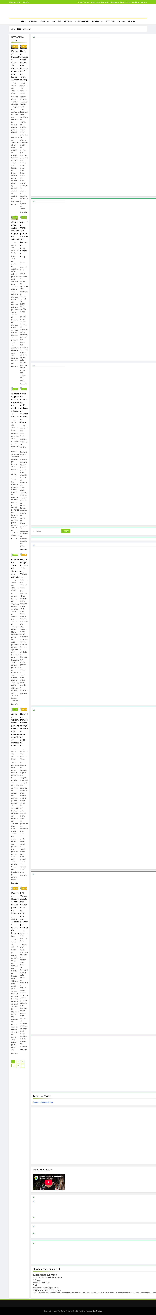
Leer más (14, 204)
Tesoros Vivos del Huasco (86, 2)
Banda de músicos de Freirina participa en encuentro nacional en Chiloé (25, 408)
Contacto (144, 2)
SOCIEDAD (57, 21)
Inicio (23, 21)
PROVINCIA (44, 21)
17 (18, 1066)
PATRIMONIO (97, 21)
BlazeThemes (97, 1311)
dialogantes (115, 2)
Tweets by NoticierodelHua (43, 1102)
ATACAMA (33, 21)
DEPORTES (109, 21)
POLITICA (121, 21)
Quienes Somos (125, 2)
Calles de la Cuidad (102, 2)
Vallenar (16, 46)
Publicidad (135, 2)
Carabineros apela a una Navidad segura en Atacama (17, 230)
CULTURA (68, 21)
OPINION (131, 21)
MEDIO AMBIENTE (82, 21)
